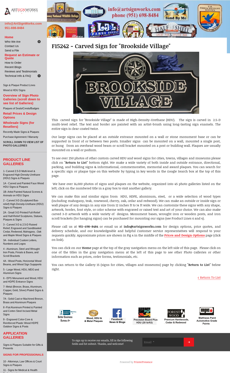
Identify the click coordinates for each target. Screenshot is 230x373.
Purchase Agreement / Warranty (20, 137)
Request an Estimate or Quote (22, 56)
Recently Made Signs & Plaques (21, 132)
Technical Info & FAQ (18, 75)
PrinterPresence (143, 362)
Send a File (12, 50)
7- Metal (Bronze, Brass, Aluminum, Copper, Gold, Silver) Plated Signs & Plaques (23, 290)
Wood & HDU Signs (14, 90)
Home (9, 37)
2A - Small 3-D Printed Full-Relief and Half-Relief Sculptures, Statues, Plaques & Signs (23, 216)
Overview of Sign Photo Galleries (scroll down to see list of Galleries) (21, 99)
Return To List (210, 277)
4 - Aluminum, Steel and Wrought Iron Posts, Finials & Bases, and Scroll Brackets (21, 252)
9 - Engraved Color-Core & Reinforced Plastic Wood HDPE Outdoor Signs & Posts (20, 323)
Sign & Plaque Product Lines (19, 85)
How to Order (13, 62)
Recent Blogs (13, 67)
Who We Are (12, 41)
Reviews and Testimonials (21, 71)
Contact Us (12, 46)
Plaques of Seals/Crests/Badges (21, 108)
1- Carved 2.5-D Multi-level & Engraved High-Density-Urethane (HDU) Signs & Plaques (21, 175)
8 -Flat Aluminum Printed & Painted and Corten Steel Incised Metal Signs (22, 311)
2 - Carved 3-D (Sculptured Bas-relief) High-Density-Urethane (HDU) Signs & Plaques (23, 204)
